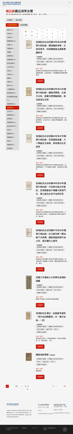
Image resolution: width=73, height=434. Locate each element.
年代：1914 (57, 290)
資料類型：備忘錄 (41, 58)
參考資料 (11, 93)
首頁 (7, 14)
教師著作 (11, 115)
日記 (9, 70)
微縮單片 (10, 133)
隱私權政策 (24, 427)
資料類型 (32, 33)
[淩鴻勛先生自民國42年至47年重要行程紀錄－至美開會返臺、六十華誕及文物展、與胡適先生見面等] (28, 138)
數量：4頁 (49, 61)
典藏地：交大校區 (41, 64)
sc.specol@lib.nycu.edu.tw (45, 413)
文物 (10, 74)
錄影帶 (10, 56)
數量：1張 (49, 290)
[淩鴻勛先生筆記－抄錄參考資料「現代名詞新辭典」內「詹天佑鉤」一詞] (28, 315)
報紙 (9, 78)
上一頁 (56, 386)
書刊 (10, 30)
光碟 (10, 82)
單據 (9, 52)
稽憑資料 (11, 104)
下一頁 (62, 386)
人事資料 (11, 89)
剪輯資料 (11, 122)
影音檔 (10, 148)
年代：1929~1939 (58, 61)
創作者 (47, 33)
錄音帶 (10, 118)
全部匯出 (10, 20)
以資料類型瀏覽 (26, 14)
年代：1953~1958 (58, 155)
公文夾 (10, 67)
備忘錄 (10, 107)
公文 (10, 111)
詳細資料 (40, 81)
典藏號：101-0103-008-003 (55, 153)
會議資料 (11, 59)
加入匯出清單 (39, 56)
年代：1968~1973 (58, 250)
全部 (26, 35)
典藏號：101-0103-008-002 (55, 105)
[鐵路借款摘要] (28, 357)
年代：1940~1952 (58, 108)
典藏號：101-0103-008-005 (55, 247)
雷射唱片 (10, 144)
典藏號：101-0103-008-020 (55, 287)
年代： (56, 329)
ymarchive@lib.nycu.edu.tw (62, 412)
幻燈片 (10, 33)
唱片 (9, 141)
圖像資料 (11, 41)
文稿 (10, 37)
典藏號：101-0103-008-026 (55, 326)
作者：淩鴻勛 (40, 61)
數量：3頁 (49, 108)
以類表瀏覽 (23, 25)
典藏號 (37, 33)
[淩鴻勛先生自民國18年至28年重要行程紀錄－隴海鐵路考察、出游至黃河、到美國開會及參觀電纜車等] (28, 44)
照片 (10, 85)
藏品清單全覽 (15, 14)
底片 (9, 130)
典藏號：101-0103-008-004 (55, 200)
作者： (39, 361)
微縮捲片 (10, 137)
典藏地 (62, 33)
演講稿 (10, 48)
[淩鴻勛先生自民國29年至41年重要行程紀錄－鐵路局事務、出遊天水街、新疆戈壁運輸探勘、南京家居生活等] (28, 91)
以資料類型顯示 (12, 25)
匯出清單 (19, 20)
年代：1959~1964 (58, 202)
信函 (10, 44)
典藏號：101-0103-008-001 (55, 58)
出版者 (52, 33)
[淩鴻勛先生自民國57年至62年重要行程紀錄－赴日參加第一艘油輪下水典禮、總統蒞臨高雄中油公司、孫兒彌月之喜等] (28, 233)
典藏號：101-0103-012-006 (55, 358)
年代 (58, 33)
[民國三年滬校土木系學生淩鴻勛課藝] (28, 282)
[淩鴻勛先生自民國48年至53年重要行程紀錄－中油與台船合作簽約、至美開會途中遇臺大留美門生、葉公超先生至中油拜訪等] (28, 186)
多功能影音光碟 (12, 98)
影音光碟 (11, 63)
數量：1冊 (45, 361)
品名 (42, 33)
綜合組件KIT (11, 126)
